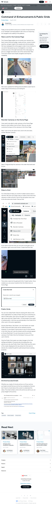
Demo (41, 1)
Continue (18, 8)
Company (3, 460)
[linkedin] (45, 24)
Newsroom (3, 470)
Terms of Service (33, 497)
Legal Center (18, 497)
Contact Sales (26, 487)
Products (3, 463)
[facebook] (37, 24)
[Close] (50, 5)
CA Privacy (30, 501)
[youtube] (30, 495)
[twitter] (24, 495)
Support (3, 467)
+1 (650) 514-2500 (26, 480)
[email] (49, 24)
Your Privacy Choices (22, 501)
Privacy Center (25, 497)
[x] (41, 24)
